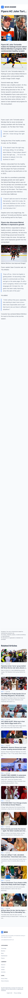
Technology (3, 948)
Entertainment (4, 955)
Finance (3, 958)
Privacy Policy (4, 978)
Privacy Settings (17, 993)
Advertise (3, 972)
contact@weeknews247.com (7, 939)
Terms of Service (5, 981)
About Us (3, 964)
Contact (3, 967)
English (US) (9, 993)
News (2, 953)
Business (3, 950)
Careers (3, 969)
